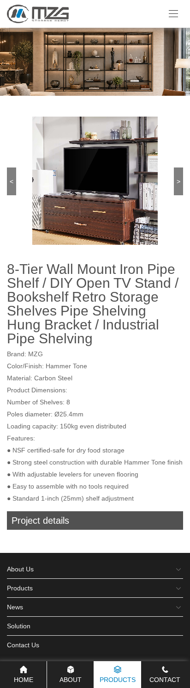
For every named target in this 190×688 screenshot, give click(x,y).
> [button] (178, 181)
